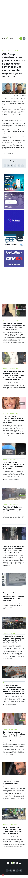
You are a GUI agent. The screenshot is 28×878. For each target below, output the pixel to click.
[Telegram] (18, 165)
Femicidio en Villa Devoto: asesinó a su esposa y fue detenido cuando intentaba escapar (13, 510)
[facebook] (7, 870)
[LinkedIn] (12, 165)
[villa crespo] (14, 83)
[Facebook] (4, 165)
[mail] (20, 870)
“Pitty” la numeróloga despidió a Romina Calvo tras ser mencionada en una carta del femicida (13, 419)
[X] (8, 165)
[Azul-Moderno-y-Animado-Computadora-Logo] (14, 211)
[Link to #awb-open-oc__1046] (20, 38)
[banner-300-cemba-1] (14, 250)
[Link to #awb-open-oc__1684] (24, 38)
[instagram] (14, 870)
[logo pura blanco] (14, 862)
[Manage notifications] (3, 875)
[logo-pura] (8, 38)
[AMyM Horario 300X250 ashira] (14, 232)
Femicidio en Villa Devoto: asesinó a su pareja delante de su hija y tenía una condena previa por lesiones (14, 326)
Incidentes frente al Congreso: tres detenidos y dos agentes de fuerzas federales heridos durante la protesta (14, 639)
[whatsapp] (17, 870)
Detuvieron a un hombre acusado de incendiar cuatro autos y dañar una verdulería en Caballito (13, 465)
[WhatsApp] (15, 165)
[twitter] (10, 870)
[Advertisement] (14, 17)
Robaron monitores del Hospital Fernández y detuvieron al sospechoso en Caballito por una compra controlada (13, 597)
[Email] (22, 165)
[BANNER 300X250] (14, 174)
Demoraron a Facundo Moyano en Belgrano (11, 783)
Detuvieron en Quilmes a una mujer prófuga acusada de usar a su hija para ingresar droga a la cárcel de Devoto (13, 550)
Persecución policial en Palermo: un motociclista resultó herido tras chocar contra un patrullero (12, 830)
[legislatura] (14, 192)
